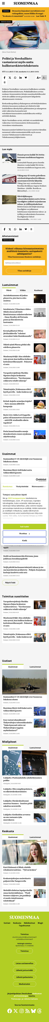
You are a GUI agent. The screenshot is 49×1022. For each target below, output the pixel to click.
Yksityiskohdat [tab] (22, 486)
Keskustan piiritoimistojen (28, 994)
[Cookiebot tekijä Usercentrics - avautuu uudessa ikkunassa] (35, 480)
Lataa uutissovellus (24, 963)
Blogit (40, 923)
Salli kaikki (24, 526)
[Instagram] (22, 1012)
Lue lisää (40, 16)
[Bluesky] (34, 1012)
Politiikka (6, 11)
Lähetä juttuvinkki (24, 970)
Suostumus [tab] (7, 486)
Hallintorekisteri (8, 240)
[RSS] (28, 1012)
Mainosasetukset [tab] (39, 486)
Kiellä (24, 540)
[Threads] (39, 1012)
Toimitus (25, 951)
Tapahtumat (24, 925)
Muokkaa (23, 534)
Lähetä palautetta (24, 977)
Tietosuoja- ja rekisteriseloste (24, 999)
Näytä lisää (10, 582)
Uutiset (5, 304)
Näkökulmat (29, 923)
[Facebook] (10, 1012)
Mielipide (6, 783)
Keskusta (17, 923)
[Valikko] (3, 3)
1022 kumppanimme (16, 498)
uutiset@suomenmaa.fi (24, 939)
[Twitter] (16, 1012)
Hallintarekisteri (6, 22)
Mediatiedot (24, 984)
